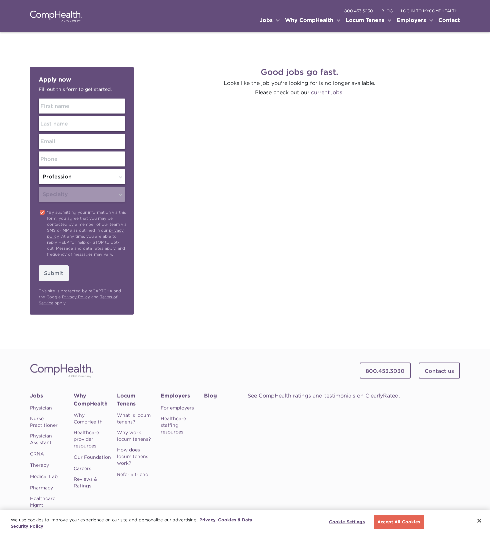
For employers (177, 407)
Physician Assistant (41, 439)
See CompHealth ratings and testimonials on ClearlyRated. (324, 396)
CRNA (37, 453)
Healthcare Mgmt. (42, 502)
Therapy (39, 465)
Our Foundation (92, 457)
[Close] (479, 520)
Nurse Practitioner (44, 422)
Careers (82, 468)
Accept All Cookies (398, 521)
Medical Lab (44, 476)
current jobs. (327, 92)
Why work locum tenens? (134, 436)
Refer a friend (132, 474)
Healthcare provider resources (86, 439)
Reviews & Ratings (85, 482)
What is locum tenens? (134, 418)
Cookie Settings (347, 521)
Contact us (439, 371)
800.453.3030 (358, 10)
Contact (449, 20)
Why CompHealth (91, 400)
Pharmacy (41, 487)
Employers (175, 396)
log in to (429, 10)
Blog (210, 396)
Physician (41, 407)
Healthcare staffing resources (173, 425)
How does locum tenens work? (132, 456)
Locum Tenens (126, 400)
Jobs (36, 396)
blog (387, 10)
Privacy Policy (76, 296)
